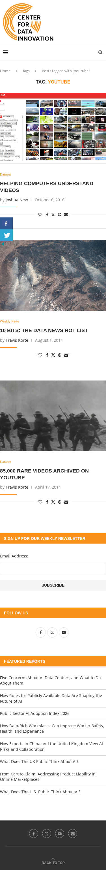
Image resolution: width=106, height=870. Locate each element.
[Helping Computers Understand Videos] (53, 128)
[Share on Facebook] (47, 214)
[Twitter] (46, 833)
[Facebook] (33, 833)
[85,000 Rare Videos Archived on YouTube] (53, 416)
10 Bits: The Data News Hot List (44, 330)
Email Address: (14, 556)
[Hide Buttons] (3, 244)
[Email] (72, 833)
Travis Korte (17, 340)
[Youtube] (59, 833)
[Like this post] (40, 214)
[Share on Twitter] (53, 214)
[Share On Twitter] (6, 235)
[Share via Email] (66, 214)
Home (5, 70)
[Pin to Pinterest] (59, 214)
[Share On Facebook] (6, 223)
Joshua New (17, 199)
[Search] (100, 52)
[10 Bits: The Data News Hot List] (53, 275)
